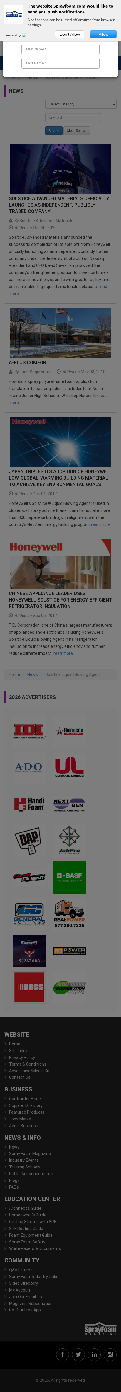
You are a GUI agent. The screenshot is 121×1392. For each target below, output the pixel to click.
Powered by (13, 35)
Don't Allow (70, 34)
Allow (103, 34)
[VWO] (27, 35)
